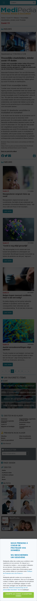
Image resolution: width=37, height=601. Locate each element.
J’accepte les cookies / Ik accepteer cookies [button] (18, 595)
